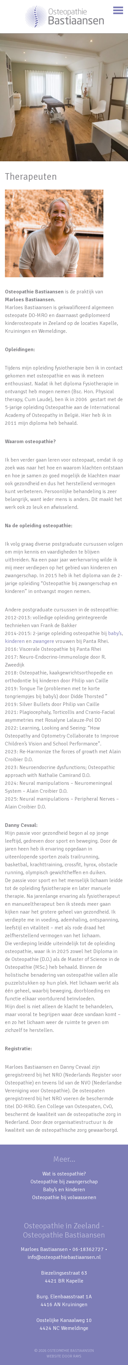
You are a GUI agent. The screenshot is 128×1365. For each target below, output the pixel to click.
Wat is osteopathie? (64, 1174)
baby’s (115, 633)
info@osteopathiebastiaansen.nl (64, 1257)
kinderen (15, 641)
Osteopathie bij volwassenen (64, 1197)
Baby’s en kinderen (64, 1189)
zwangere (43, 641)
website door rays (64, 1356)
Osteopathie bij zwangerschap (64, 1181)
